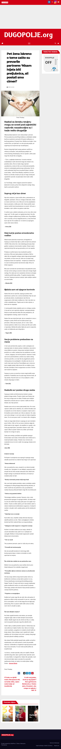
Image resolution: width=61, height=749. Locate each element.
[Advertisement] (30, 17)
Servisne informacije (54, 742)
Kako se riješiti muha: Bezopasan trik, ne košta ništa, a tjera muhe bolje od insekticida (12, 682)
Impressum (56, 745)
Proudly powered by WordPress (8, 743)
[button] (55, 43)
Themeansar (4, 745)
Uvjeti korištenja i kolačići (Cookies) (44, 745)
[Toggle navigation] (29, 43)
